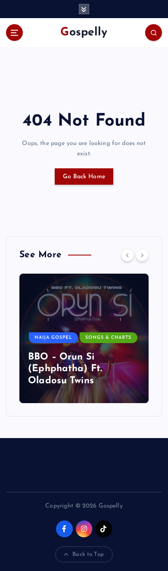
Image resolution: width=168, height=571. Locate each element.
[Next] (142, 255)
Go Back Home (84, 177)
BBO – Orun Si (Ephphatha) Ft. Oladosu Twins (65, 369)
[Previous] (127, 255)
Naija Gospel (53, 337)
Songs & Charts (108, 337)
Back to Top (88, 554)
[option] (84, 338)
